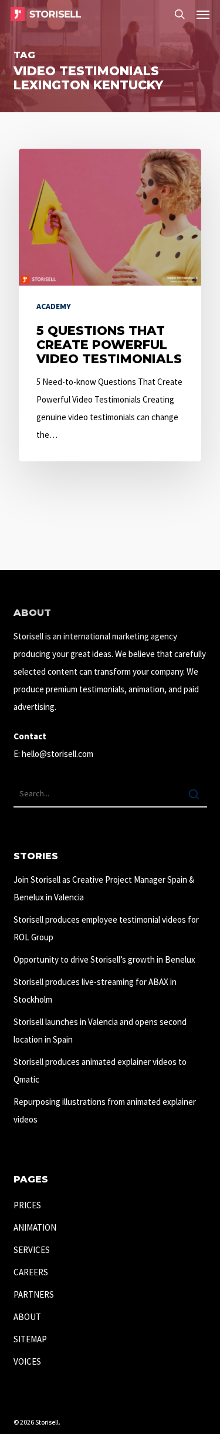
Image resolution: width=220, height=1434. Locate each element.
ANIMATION (34, 1227)
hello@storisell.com (57, 753)
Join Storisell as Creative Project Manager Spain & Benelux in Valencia (103, 888)
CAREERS (30, 1272)
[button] (203, 14)
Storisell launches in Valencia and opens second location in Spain (100, 1030)
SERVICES (31, 1249)
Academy (53, 306)
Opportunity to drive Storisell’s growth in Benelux (104, 959)
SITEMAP (30, 1339)
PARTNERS (33, 1294)
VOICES (27, 1361)
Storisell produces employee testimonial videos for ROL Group (106, 928)
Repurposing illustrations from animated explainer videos (104, 1110)
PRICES (27, 1205)
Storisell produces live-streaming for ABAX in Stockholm (95, 990)
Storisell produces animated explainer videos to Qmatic (100, 1070)
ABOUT (27, 1316)
